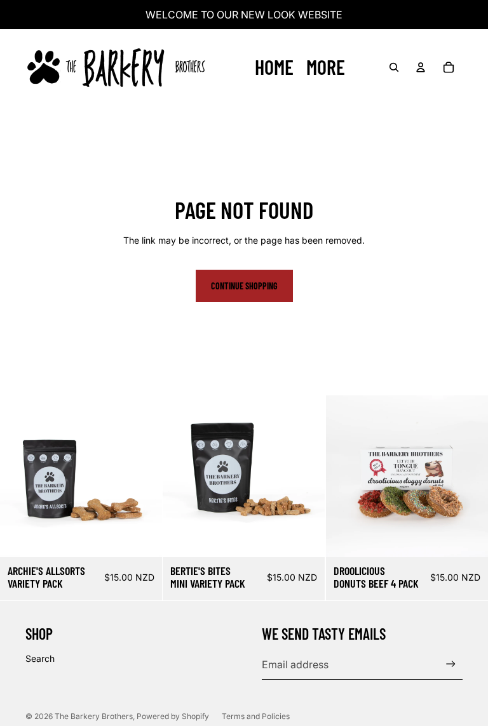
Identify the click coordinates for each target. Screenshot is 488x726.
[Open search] (394, 67)
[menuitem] (325, 67)
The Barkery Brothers (94, 716)
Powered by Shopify (173, 716)
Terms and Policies (256, 716)
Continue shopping (244, 285)
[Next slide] (469, 477)
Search (40, 658)
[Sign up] (451, 664)
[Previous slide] (345, 477)
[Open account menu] (421, 67)
